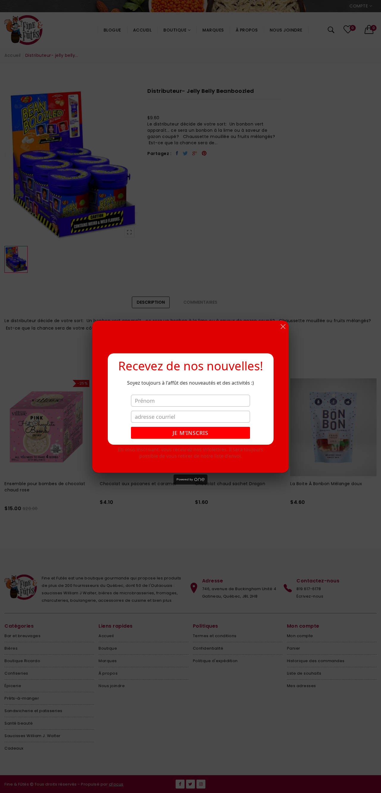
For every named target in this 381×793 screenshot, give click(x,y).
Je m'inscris (190, 432)
